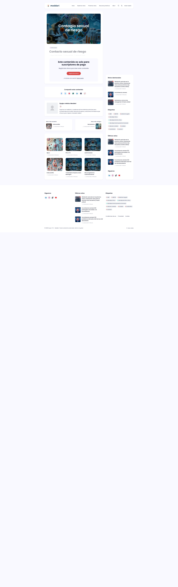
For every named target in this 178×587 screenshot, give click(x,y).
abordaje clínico (114, 117)
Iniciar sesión (127, 6)
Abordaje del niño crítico (116, 120)
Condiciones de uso (111, 216)
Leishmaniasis (88, 153)
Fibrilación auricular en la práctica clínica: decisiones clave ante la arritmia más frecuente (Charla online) (122, 84)
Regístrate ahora (74, 73)
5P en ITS (68, 153)
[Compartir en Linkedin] (77, 93)
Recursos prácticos (104, 6)
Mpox (48, 153)
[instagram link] (112, 175)
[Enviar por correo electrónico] (81, 93)
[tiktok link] (116, 175)
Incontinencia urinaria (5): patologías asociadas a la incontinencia (122, 152)
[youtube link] (119, 175)
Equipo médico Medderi (68, 103)
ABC (111, 114)
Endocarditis (56, 124)
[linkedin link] (109, 175)
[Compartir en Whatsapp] (73, 93)
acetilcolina (112, 129)
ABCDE (116, 114)
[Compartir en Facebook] (61, 93)
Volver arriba (130, 228)
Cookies (127, 216)
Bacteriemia (91, 124)
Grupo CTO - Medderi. (53, 228)
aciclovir (121, 129)
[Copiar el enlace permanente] (84, 93)
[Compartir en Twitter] (65, 93)
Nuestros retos (81, 6)
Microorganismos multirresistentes (89, 173)
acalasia (123, 126)
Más (114, 6)
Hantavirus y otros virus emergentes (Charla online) (122, 101)
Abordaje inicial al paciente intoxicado (119, 123)
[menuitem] (73, 6)
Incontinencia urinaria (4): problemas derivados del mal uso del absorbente (123, 161)
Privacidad (121, 216)
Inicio (73, 6)
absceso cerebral (114, 126)
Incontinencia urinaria (121, 92)
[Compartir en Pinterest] (69, 93)
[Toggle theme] (122, 6)
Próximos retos (92, 6)
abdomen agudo (125, 114)
